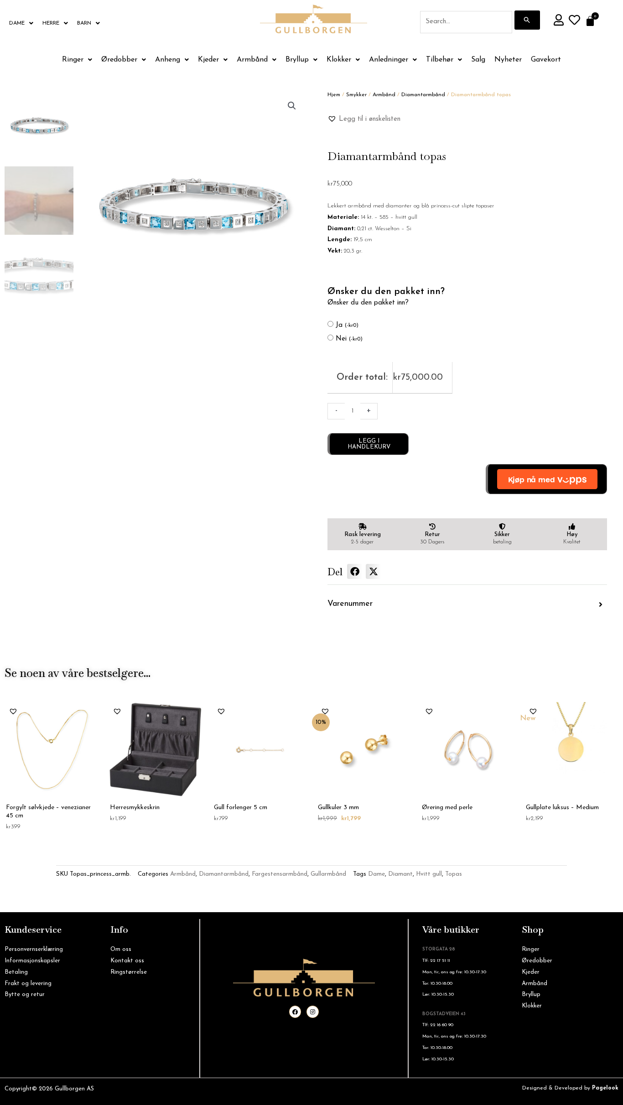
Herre (50, 23)
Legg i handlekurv (369, 444)
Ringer (72, 59)
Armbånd (252, 59)
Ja (347, 325)
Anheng (167, 59)
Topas (453, 874)
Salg (478, 59)
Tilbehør (439, 59)
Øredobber (119, 59)
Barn (84, 23)
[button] (292, 106)
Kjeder (208, 59)
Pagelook (605, 1088)
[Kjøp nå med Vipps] (546, 479)
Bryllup (297, 59)
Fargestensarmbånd (279, 874)
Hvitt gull (429, 874)
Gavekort (546, 59)
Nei (349, 339)
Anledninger (388, 59)
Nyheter (508, 59)
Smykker (356, 95)
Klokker (339, 59)
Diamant (400, 874)
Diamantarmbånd (423, 95)
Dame (17, 23)
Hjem (333, 95)
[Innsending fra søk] (527, 20)
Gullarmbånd (328, 874)
